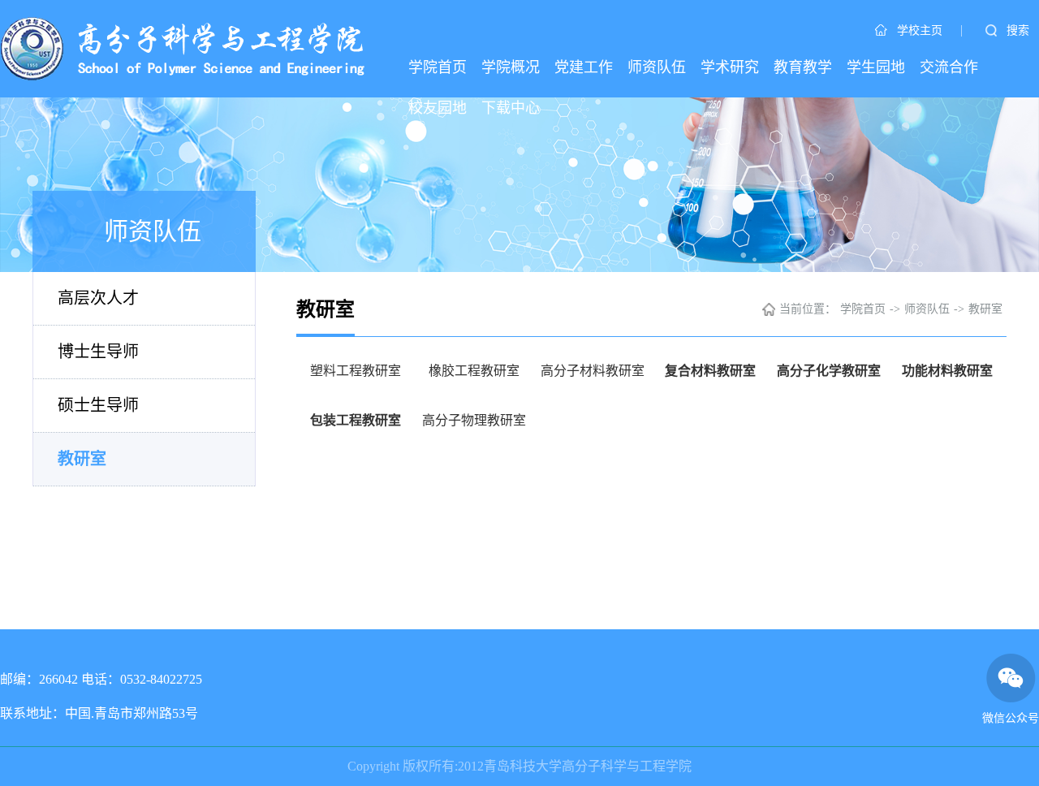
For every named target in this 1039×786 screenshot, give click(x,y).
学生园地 (876, 67)
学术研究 (730, 67)
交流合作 (949, 67)
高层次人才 (98, 298)
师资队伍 (656, 67)
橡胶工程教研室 (474, 371)
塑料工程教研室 (355, 371)
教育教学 (803, 67)
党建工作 (583, 67)
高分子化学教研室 (829, 371)
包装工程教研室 (355, 420)
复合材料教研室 (710, 371)
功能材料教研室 (947, 371)
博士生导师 (98, 352)
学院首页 (437, 67)
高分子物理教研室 (474, 420)
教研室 (82, 459)
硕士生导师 (98, 405)
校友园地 (437, 108)
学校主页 (919, 30)
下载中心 (510, 108)
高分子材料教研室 (593, 371)
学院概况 (510, 67)
